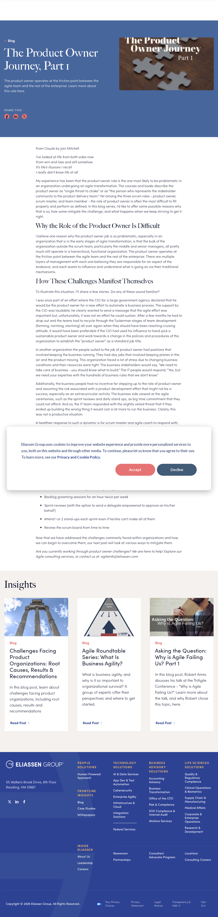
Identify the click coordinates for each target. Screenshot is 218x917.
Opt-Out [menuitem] (204, 903)
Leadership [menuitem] (85, 863)
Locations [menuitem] (191, 853)
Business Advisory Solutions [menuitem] (158, 767)
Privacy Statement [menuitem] (137, 903)
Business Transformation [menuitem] (159, 790)
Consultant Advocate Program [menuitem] (162, 855)
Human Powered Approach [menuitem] (89, 776)
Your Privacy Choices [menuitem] (112, 903)
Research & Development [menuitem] (194, 830)
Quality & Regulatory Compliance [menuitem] (193, 778)
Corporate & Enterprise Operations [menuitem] (193, 818)
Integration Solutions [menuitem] (121, 815)
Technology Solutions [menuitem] (124, 765)
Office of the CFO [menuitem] (161, 798)
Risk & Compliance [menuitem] (161, 804)
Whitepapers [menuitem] (86, 815)
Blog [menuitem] (80, 802)
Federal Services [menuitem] (124, 829)
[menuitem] (127, 846)
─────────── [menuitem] (125, 823)
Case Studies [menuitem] (86, 808)
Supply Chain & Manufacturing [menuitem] (195, 800)
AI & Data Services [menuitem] (126, 774)
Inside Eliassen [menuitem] (85, 847)
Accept (135, 469)
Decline (177, 469)
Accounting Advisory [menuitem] (156, 780)
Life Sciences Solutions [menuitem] (197, 765)
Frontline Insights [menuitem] (86, 793)
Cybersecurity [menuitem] (122, 790)
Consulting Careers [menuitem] (198, 860)
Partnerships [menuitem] (122, 860)
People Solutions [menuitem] (87, 765)
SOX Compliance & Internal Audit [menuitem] (162, 813)
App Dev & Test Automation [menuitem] (123, 782)
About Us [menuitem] (83, 856)
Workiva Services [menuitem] (160, 821)
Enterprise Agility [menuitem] (124, 797)
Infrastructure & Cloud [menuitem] (124, 805)
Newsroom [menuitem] (120, 853)
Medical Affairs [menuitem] (195, 808)
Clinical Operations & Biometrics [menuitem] (198, 790)
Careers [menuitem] (82, 869)
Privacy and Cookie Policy (78, 457)
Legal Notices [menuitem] (158, 903)
